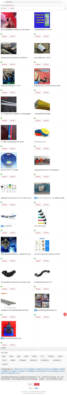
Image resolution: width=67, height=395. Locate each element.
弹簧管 (26, 356)
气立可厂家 (24, 369)
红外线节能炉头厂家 (44, 371)
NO (20, 349)
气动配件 (60, 356)
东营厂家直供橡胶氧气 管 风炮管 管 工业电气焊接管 (15, 29)
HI (12, 349)
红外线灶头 (5, 364)
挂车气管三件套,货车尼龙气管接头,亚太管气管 (47, 254)
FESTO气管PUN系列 (40, 226)
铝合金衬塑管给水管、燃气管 (42, 57)
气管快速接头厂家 (32, 371)
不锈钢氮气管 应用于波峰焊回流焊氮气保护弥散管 (15, 310)
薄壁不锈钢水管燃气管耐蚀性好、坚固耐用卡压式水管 (16, 254)
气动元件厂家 (48, 369)
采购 (65, 314)
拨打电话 (12, 36)
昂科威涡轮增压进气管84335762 (43, 282)
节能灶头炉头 (33, 360)
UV (30, 349)
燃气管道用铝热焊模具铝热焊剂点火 (47, 310)
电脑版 (36, 388)
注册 (37, 384)
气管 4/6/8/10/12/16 (40, 142)
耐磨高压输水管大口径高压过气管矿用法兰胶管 (47, 86)
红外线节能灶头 (45, 360)
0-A (1, 349)
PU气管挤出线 (8, 226)
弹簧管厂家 (41, 369)
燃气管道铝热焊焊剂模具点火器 (12, 338)
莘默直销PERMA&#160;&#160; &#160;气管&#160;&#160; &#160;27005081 (22, 198)
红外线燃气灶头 (57, 360)
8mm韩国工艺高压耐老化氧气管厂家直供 (12, 142)
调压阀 (11, 356)
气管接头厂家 (15, 371)
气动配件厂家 (23, 371)
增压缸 (18, 356)
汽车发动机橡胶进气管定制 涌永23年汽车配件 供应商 (15, 282)
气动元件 (4, 360)
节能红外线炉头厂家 (14, 373)
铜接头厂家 (7, 371)
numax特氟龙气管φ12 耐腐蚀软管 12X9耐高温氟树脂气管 (17, 114)
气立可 (42, 356)
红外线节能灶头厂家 (56, 371)
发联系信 (4, 36)
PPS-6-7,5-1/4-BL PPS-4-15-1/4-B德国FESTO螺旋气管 (52, 198)
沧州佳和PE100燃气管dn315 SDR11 (11, 86)
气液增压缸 (51, 356)
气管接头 (34, 356)
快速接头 (13, 360)
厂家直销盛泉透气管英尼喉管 (42, 114)
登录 (30, 384)
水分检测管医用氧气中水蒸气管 (43, 29)
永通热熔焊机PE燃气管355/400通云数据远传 (46, 170)
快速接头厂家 (57, 369)
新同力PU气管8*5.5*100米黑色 (9, 170)
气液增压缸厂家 (32, 369)
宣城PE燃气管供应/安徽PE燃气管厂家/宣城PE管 (14, 57)
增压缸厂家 (17, 369)
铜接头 (3, 356)
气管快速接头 (22, 360)
